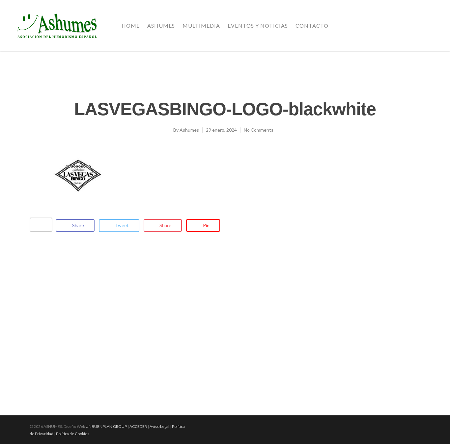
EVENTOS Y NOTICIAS (258, 25)
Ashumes (189, 130)
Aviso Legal (159, 426)
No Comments (258, 130)
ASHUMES (161, 25)
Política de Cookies (72, 433)
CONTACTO (311, 25)
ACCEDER (138, 426)
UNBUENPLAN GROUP (106, 426)
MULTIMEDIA (201, 25)
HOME (131, 25)
